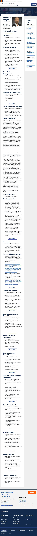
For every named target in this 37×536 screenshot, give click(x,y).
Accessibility (30, 530)
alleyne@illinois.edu (6, 25)
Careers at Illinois (4, 519)
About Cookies (4, 530)
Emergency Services (29, 519)
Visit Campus (3, 523)
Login (10, 533)
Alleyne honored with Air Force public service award (31, 60)
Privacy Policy (12, 530)
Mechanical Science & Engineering (7, 493)
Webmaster (3, 533)
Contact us (32, 492)
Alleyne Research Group (9, 33)
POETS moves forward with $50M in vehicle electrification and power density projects (31, 45)
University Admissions (5, 517)
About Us (20, 499)
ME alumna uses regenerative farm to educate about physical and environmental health (31, 36)
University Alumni (16, 517)
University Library (28, 524)
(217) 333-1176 (5, 502)
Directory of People (22, 501)
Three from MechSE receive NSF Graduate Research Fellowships (31, 54)
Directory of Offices (22, 500)
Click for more (12, 68)
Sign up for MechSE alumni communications (26, 503)
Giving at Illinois (16, 519)
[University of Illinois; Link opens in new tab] (4, 511)
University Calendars (16, 521)
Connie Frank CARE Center (30, 522)
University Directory (16, 523)
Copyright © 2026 (22, 530)
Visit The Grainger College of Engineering (26, 504)
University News (4, 521)
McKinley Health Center (29, 521)
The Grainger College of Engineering (7, 3)
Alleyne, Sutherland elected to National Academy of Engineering (30, 27)
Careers (20, 502)
